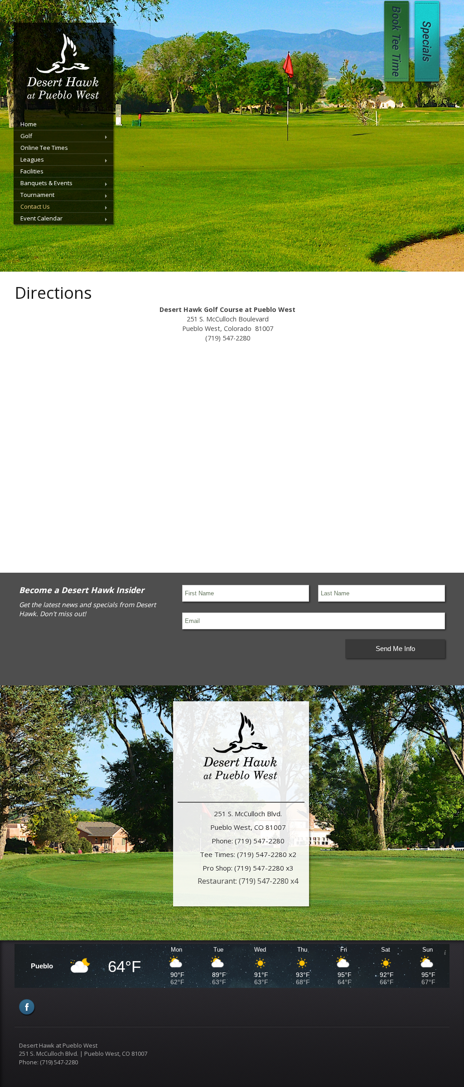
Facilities (32, 171)
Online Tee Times (44, 148)
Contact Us (35, 206)
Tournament (37, 195)
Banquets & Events (46, 183)
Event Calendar (41, 218)
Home (28, 124)
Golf (26, 136)
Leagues (32, 159)
